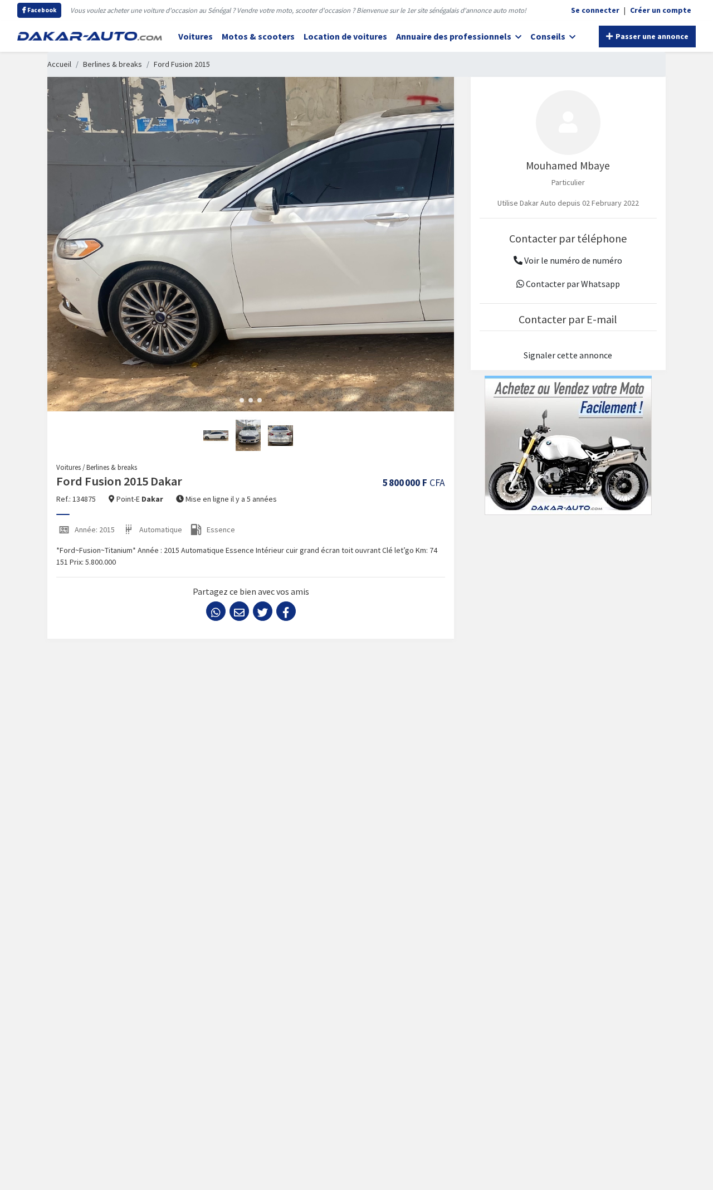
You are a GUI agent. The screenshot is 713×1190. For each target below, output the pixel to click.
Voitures (195, 36)
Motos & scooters (258, 36)
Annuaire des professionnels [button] (454, 36)
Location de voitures (345, 36)
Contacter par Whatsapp (572, 283)
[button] (242, 400)
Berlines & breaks (112, 64)
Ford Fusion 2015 (182, 64)
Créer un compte (660, 10)
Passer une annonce (651, 36)
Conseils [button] (548, 36)
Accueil (59, 64)
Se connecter (595, 10)
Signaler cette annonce (568, 355)
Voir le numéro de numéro (572, 260)
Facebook (41, 10)
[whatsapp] (216, 611)
